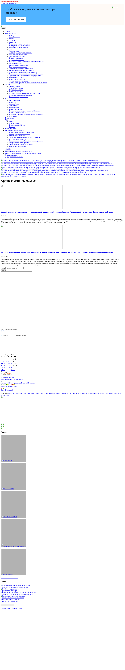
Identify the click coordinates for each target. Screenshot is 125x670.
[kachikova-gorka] (13, 562)
